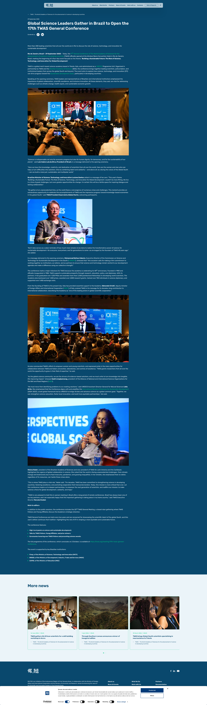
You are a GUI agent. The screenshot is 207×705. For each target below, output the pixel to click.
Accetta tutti (152, 690)
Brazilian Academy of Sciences (61, 69)
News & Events (120, 5)
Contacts (140, 5)
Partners (111, 5)
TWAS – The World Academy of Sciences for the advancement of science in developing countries (53, 643)
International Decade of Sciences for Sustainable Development (105, 389)
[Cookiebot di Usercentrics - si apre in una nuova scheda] (47, 702)
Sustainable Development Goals (62, 74)
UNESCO (99, 66)
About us (95, 5)
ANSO (50, 381)
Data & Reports (151, 5)
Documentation (161, 684)
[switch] (82, 701)
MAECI (66, 288)
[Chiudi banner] (167, 688)
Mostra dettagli (121, 701)
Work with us (131, 5)
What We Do (103, 5)
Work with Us (136, 684)
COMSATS (72, 260)
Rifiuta (152, 695)
